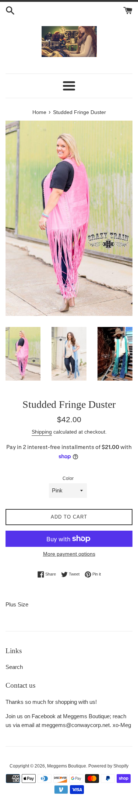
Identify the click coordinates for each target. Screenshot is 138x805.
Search (14, 667)
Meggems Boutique (66, 766)
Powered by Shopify (108, 766)
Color (68, 478)
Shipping (42, 432)
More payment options (69, 554)
